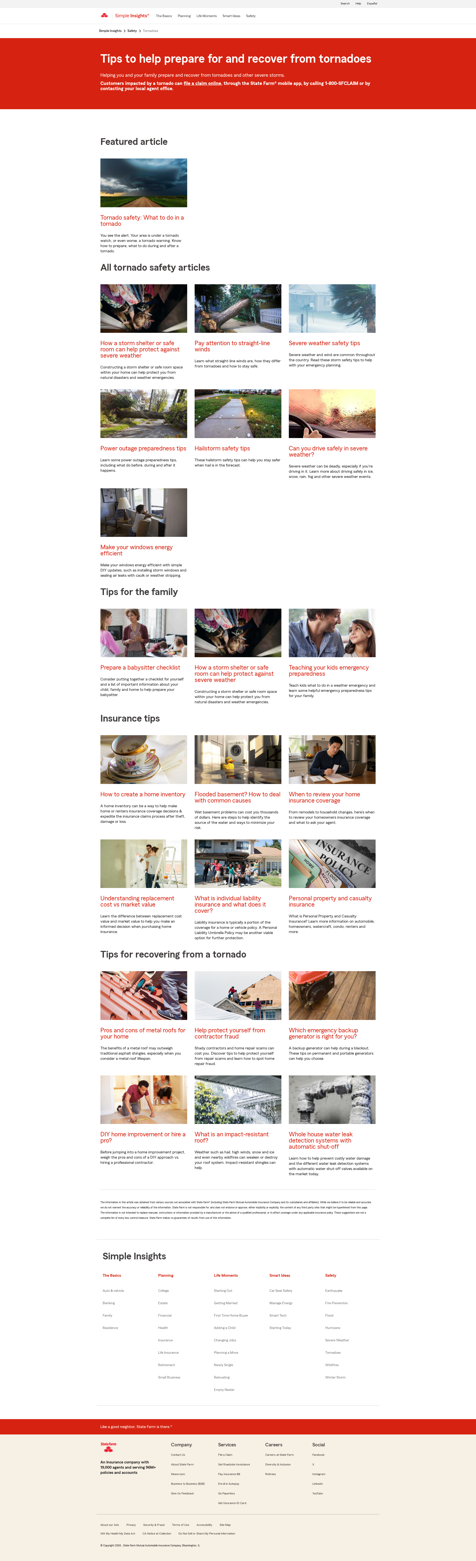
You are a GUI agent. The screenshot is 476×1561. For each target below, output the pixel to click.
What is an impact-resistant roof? (232, 1137)
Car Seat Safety (280, 1291)
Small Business (169, 1377)
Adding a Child (225, 1328)
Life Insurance (168, 1352)
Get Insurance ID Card (232, 1503)
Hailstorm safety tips (222, 448)
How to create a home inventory (142, 794)
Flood (329, 1315)
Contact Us (178, 1454)
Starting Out (223, 1291)
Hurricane (332, 1328)
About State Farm (182, 1464)
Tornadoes (333, 1352)
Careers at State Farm (279, 1454)
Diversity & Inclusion (278, 1464)
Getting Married (226, 1303)
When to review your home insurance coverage (324, 797)
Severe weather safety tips (324, 343)
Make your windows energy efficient (136, 550)
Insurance (165, 1340)
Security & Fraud (154, 1524)
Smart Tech (278, 1315)
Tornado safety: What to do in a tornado (142, 221)
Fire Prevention (336, 1303)
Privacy (131, 1524)
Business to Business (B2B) (188, 1483)
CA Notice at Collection (157, 1533)
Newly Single (223, 1365)
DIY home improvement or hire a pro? (143, 1137)
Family (107, 1315)
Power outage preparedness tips (143, 448)
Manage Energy (281, 1303)
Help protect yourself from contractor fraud (230, 1033)
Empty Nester (224, 1390)
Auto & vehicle (113, 1291)
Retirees (270, 1474)
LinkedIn (317, 1483)
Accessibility (204, 1524)
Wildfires (332, 1365)
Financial (165, 1315)
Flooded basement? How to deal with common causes (237, 797)
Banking (109, 1303)
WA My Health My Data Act (117, 1533)
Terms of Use (180, 1524)
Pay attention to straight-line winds (232, 346)
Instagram (318, 1474)
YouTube (317, 1493)
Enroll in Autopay (228, 1483)
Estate (163, 1303)
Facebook (318, 1454)
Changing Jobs (225, 1340)
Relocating (222, 1377)
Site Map (225, 1524)
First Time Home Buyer (231, 1315)
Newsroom (178, 1474)
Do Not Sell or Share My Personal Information (206, 1533)
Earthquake (333, 1291)
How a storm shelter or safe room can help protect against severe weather (139, 349)
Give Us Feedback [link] (182, 1493)
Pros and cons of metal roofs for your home (142, 1033)
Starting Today (280, 1328)
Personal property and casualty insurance (330, 901)
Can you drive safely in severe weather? (328, 451)
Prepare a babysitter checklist (140, 668)
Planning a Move (226, 1352)
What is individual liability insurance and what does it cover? (230, 904)
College (163, 1291)
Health (163, 1328)
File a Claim (225, 1454)
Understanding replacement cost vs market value (137, 901)
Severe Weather (337, 1340)
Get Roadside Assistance (234, 1464)
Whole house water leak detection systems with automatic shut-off (321, 1140)
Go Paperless (226, 1493)
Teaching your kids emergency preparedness (329, 671)
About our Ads (109, 1524)
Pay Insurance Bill (229, 1474)
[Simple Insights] (132, 17)
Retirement (166, 1365)
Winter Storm (335, 1377)
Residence (110, 1328)
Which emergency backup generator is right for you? (323, 1033)
